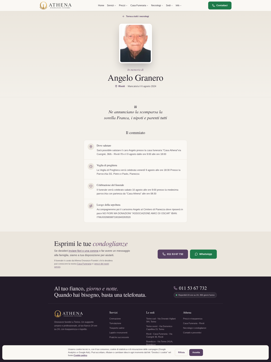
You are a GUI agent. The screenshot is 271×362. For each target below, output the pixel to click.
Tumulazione (115, 323)
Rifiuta (181, 352)
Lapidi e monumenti (118, 332)
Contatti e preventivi (192, 332)
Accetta (196, 352)
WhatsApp (205, 254)
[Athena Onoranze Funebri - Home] (56, 5)
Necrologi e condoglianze (194, 328)
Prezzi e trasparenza (192, 318)
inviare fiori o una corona (83, 250)
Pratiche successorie (119, 337)
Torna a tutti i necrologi (137, 16)
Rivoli (121, 86)
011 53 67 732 (175, 254)
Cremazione (115, 318)
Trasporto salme (116, 328)
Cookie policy (80, 355)
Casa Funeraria (84, 264)
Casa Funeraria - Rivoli (193, 323)
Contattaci (222, 5)
